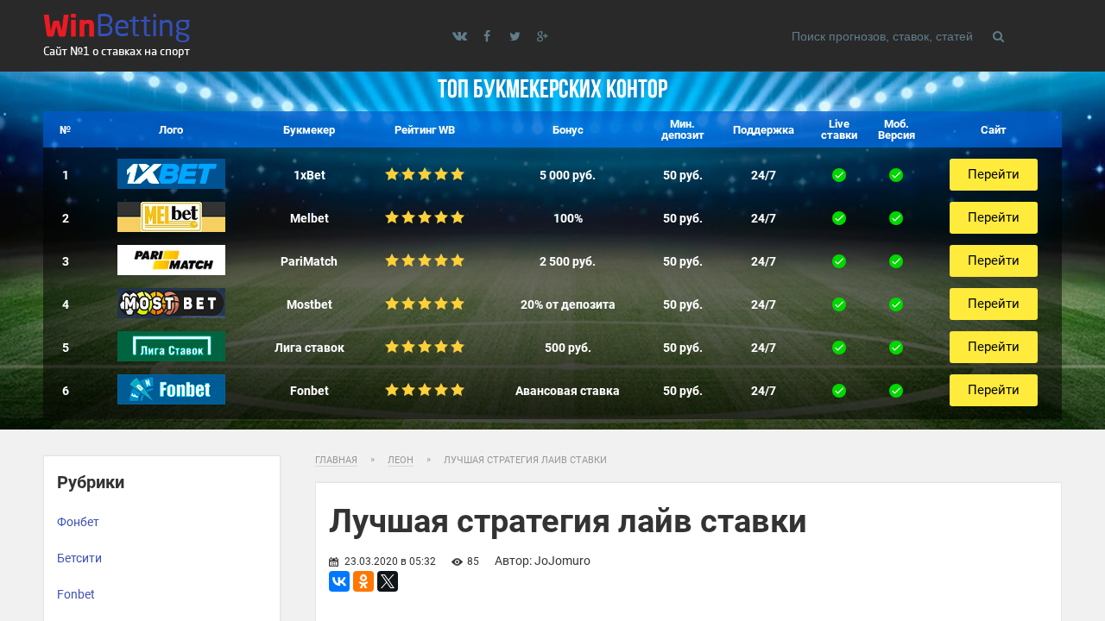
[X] (387, 581)
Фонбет (78, 522)
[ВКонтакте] (339, 581)
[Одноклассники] (363, 581)
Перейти (994, 174)
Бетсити (79, 558)
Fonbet (76, 594)
